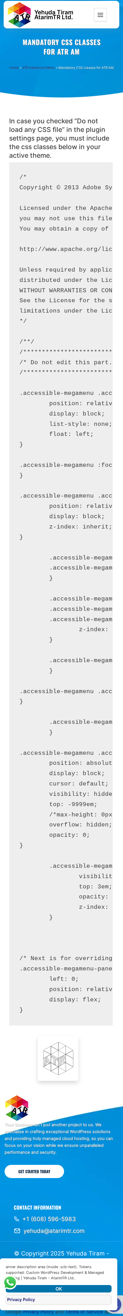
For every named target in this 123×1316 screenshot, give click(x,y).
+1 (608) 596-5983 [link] (49, 1219)
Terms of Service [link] (84, 1312)
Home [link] (14, 68)
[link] (19, 14)
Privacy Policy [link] (38, 1312)
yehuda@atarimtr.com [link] (54, 1230)
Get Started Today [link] (34, 1171)
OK (58, 1289)
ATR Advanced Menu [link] (38, 68)
